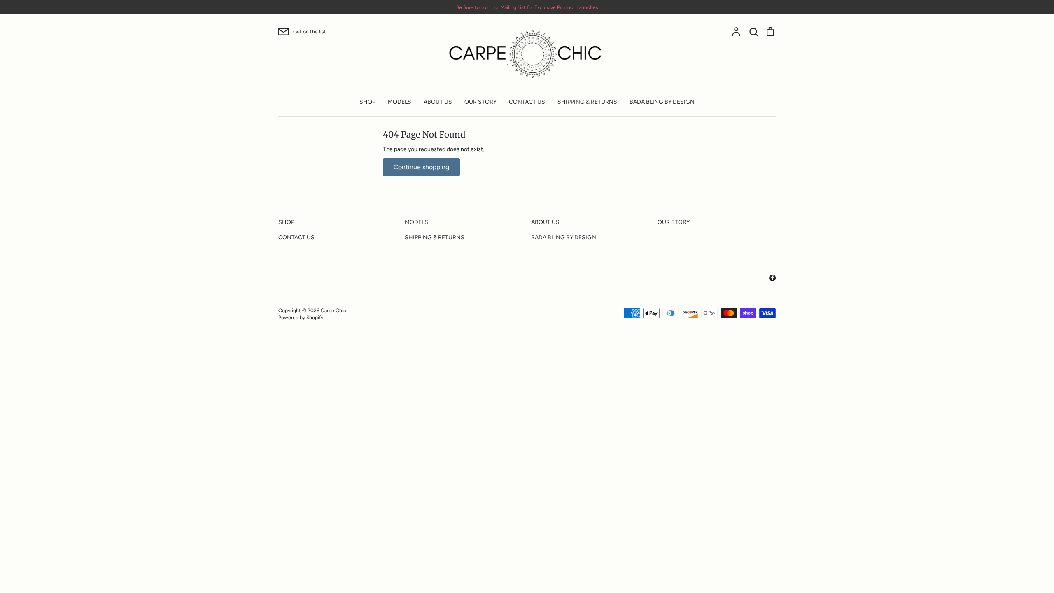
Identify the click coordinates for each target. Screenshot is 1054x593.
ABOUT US (438, 101)
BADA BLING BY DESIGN (662, 101)
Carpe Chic (333, 310)
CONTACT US (527, 101)
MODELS (399, 101)
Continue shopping (421, 167)
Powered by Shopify (300, 317)
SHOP (367, 101)
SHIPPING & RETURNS (587, 101)
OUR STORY (480, 101)
